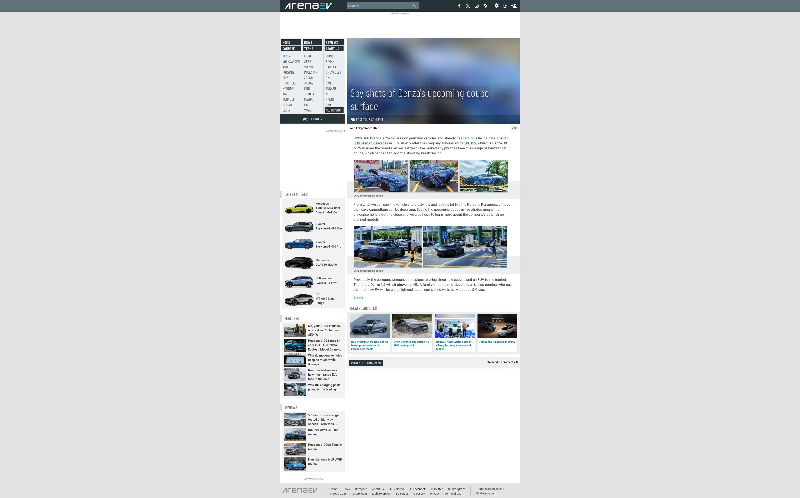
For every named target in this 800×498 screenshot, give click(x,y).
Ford (307, 56)
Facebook (419, 489)
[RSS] (486, 5)
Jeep (307, 61)
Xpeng (330, 99)
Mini (307, 88)
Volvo (308, 66)
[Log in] (505, 5)
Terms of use (453, 493)
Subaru (331, 88)
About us (332, 48)
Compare (288, 48)
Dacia (286, 110)
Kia (284, 94)
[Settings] (496, 5)
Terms (308, 48)
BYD (328, 104)
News (308, 42)
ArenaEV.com (358, 493)
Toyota (309, 94)
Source (358, 297)
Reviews (332, 42)
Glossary (419, 493)
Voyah (308, 110)
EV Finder (402, 493)
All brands (334, 110)
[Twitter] (468, 5)
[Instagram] (476, 5)
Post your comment (369, 119)
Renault (288, 99)
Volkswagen (291, 61)
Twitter (438, 489)
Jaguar (309, 83)
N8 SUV (470, 143)
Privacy (435, 493)
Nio (328, 94)
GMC (328, 77)
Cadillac (332, 66)
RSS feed (398, 489)
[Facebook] (459, 5)
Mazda (308, 99)
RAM (328, 83)
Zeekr (308, 77)
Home (286, 42)
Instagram (458, 489)
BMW (285, 77)
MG (306, 104)
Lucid (330, 56)
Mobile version (381, 493)
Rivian (330, 61)
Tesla (286, 56)
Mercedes (289, 83)
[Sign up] (514, 5)
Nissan (287, 104)
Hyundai (288, 88)
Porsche (288, 72)
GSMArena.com (486, 493)
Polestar (310, 72)
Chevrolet (333, 72)
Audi (285, 66)
